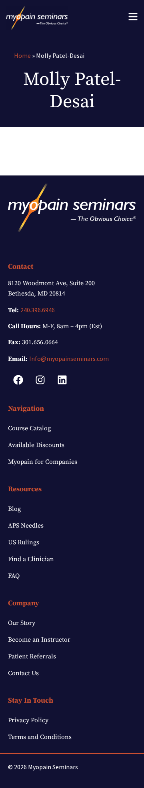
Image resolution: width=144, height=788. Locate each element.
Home (22, 55)
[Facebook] (18, 380)
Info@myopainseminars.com (69, 358)
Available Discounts (36, 445)
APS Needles (26, 526)
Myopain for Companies (42, 462)
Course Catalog (29, 428)
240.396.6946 (37, 310)
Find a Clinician (31, 559)
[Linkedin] (62, 380)
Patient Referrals (32, 656)
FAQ (14, 576)
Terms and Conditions (40, 737)
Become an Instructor (39, 640)
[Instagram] (40, 380)
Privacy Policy (28, 720)
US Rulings (23, 542)
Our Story (21, 623)
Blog (14, 509)
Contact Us (23, 673)
